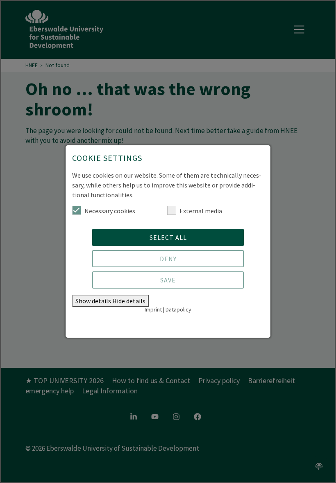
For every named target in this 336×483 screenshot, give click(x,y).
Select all (168, 237)
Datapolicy (178, 309)
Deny (168, 259)
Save (168, 280)
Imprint (153, 309)
